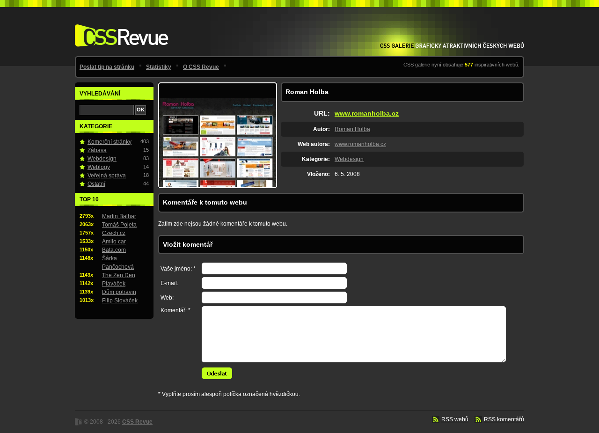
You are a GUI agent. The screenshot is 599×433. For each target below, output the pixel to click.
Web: (167, 297)
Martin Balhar (119, 216)
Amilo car (114, 241)
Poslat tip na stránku (107, 67)
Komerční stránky (109, 142)
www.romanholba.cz (367, 113)
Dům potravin (119, 292)
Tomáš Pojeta (119, 224)
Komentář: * (175, 310)
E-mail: (169, 283)
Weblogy (99, 167)
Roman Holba (352, 129)
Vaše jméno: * (178, 268)
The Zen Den (118, 275)
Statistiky (158, 67)
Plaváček (113, 283)
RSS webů (454, 419)
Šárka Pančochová (118, 262)
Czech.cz (113, 233)
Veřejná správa (107, 175)
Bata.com (114, 250)
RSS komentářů (504, 419)
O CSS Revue (201, 67)
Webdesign (349, 159)
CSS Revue (120, 28)
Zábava (97, 150)
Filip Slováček (120, 300)
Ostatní (96, 184)
